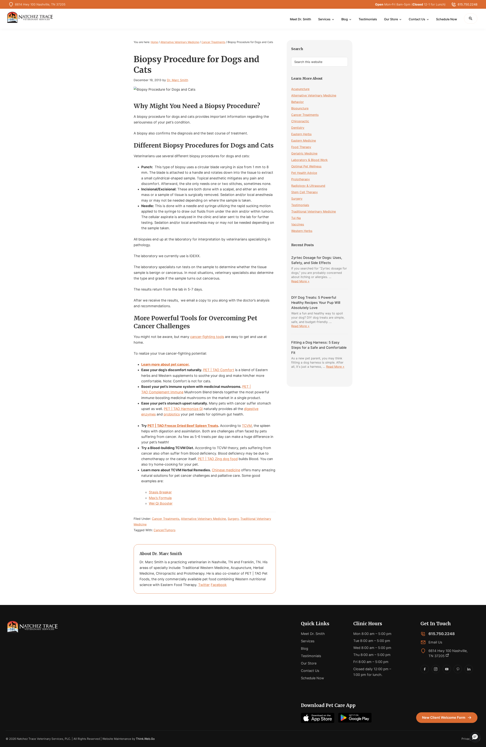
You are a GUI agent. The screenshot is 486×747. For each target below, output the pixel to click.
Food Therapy (301, 147)
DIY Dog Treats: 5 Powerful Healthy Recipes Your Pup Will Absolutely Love (315, 302)
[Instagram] (436, 669)
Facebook (219, 585)
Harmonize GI (192, 409)
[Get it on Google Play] (355, 718)
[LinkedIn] (469, 669)
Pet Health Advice (304, 173)
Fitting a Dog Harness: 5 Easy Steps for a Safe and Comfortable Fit (319, 347)
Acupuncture (300, 89)
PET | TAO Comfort (218, 370)
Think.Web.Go (145, 739)
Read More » (300, 281)
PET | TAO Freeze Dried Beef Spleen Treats (183, 426)
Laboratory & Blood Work (309, 160)
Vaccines (297, 224)
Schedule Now (312, 678)
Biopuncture (299, 108)
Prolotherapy (300, 179)
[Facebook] (425, 669)
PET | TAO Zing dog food (218, 459)
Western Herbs (301, 231)
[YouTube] (447, 669)
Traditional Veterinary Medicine (313, 211)
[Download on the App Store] (317, 718)
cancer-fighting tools (207, 337)
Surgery (233, 519)
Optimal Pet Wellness (306, 166)
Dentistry (297, 128)
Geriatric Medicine (304, 153)
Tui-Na (296, 218)
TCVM (247, 426)
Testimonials (300, 205)
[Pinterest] (458, 669)
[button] (470, 18)
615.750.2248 (467, 4)
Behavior (297, 102)
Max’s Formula (160, 498)
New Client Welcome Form (443, 718)
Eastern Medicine (303, 140)
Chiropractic (300, 121)
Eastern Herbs (301, 134)
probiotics (172, 414)
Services (307, 641)
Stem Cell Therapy (304, 192)
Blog (304, 648)
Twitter (204, 585)
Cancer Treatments (165, 519)
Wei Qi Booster (161, 503)
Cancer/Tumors (164, 530)
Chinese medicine (226, 470)
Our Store (308, 663)
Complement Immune (166, 392)
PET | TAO (172, 409)
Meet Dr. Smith (313, 634)
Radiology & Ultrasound (308, 186)
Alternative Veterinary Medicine (203, 519)
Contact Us (310, 671)
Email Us (435, 642)
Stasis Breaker (160, 492)
